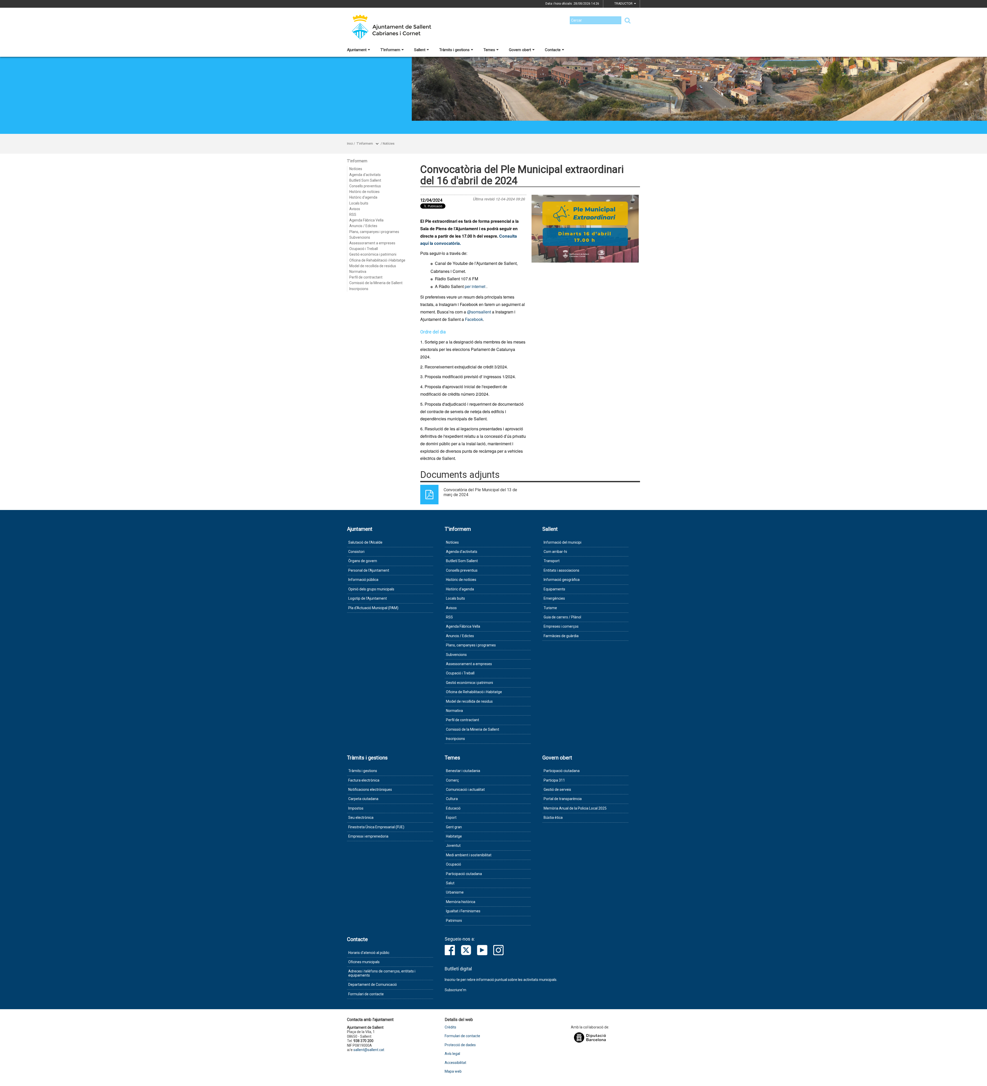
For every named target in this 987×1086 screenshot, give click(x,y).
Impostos (355, 808)
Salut (450, 883)
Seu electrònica (360, 817)
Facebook (474, 319)
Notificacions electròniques (370, 789)
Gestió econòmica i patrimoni (372, 254)
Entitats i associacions (561, 570)
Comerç (452, 780)
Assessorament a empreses (372, 243)
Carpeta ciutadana (363, 799)
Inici (350, 143)
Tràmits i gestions (454, 50)
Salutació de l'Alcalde (365, 542)
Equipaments (554, 589)
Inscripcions (358, 289)
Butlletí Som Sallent (365, 180)
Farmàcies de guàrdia (561, 636)
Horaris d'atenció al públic (368, 953)
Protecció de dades (460, 1045)
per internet (475, 286)
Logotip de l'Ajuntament (367, 598)
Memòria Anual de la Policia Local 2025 (575, 808)
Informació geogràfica (562, 580)
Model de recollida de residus (372, 266)
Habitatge (454, 836)
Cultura (452, 799)
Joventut (453, 845)
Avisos (354, 209)
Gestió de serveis (557, 789)
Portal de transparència (563, 799)
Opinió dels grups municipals (371, 589)
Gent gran (454, 827)
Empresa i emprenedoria (368, 836)
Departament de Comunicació (372, 984)
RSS (352, 214)
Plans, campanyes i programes (374, 232)
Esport (451, 817)
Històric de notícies (364, 192)
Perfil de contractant (365, 277)
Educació (453, 808)
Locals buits (358, 203)
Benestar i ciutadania (463, 771)
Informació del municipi (562, 542)
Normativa (357, 272)
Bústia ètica (553, 817)
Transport (552, 561)
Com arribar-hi (555, 552)
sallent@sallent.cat (368, 1050)
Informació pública (363, 580)
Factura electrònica (363, 780)
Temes (489, 50)
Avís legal (452, 1054)
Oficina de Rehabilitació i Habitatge (377, 260)
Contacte (553, 50)
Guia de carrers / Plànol (562, 617)
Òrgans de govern (362, 561)
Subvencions (359, 237)
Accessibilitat (455, 1063)
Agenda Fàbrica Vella (366, 220)
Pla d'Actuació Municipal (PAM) (373, 608)
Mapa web (453, 1071)
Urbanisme (455, 892)
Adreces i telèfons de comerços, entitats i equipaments (381, 973)
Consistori (356, 552)
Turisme (550, 608)
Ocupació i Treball (363, 249)
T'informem (390, 50)
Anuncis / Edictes (363, 226)
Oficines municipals (364, 962)
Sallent (419, 50)
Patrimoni (454, 920)
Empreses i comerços (561, 626)
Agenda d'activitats (365, 175)
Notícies (389, 143)
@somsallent (479, 312)
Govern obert (520, 50)
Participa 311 (554, 780)
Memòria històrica (460, 902)
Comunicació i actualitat (465, 789)
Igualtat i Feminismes (463, 911)
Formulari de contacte (366, 994)
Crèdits (450, 1027)
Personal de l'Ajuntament (368, 570)
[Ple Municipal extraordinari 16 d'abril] (585, 228)
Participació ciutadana (464, 874)
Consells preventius (365, 186)
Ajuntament (357, 50)
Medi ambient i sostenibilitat (468, 855)
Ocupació (453, 864)
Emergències (554, 598)
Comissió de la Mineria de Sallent (376, 283)
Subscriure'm (455, 990)
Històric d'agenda (363, 197)
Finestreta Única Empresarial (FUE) (376, 827)
